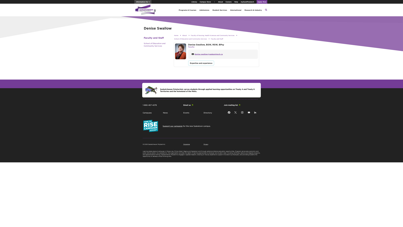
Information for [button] (142, 2)
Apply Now (261, 2)
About (220, 2)
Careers (229, 2)
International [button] (235, 10)
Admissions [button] (204, 10)
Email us (187, 105)
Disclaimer (186, 144)
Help (236, 2)
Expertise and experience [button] (201, 63)
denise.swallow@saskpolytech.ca (209, 54)
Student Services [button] (219, 10)
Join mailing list (231, 105)
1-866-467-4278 (150, 105)
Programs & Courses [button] (187, 10)
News (165, 113)
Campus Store (205, 2)
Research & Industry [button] (253, 10)
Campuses (147, 113)
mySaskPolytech (247, 2)
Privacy (206, 144)
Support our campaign (173, 126)
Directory (208, 113)
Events (186, 113)
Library (194, 2)
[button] (266, 10)
